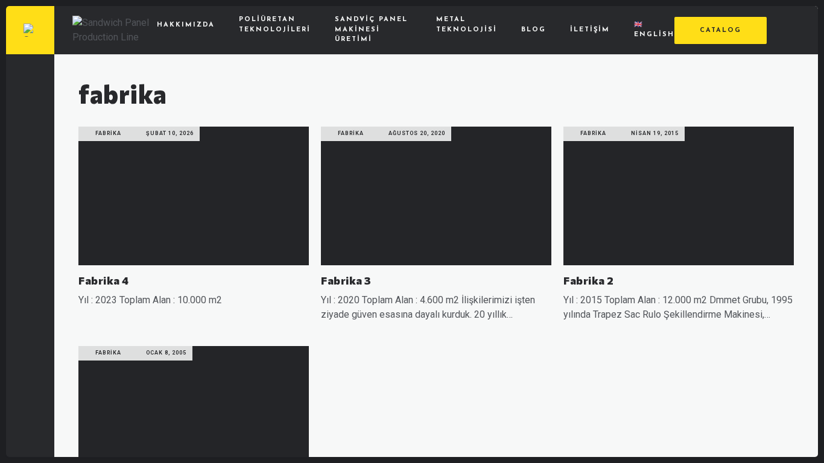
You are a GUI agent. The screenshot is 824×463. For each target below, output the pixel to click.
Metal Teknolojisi (466, 24)
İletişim (590, 30)
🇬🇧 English (654, 30)
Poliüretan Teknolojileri (275, 24)
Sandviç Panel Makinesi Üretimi (371, 29)
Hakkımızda (186, 25)
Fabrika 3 (346, 280)
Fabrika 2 (588, 280)
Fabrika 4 (103, 280)
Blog (533, 30)
